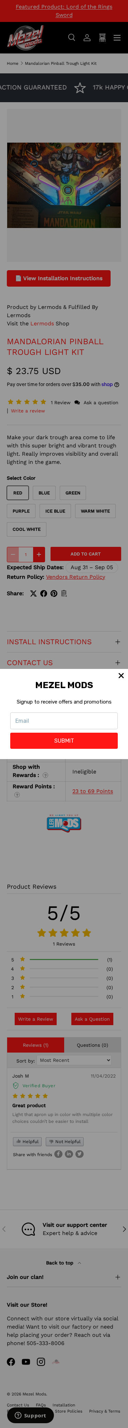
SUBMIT (64, 740)
